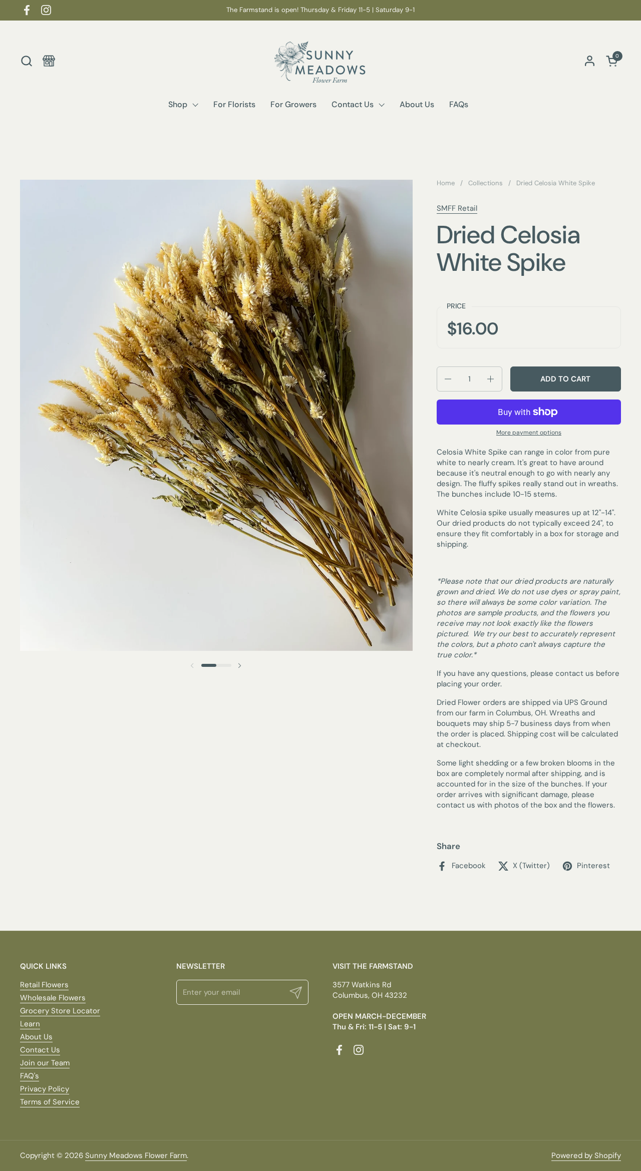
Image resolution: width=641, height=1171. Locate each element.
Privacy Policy (44, 1089)
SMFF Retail (457, 208)
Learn (30, 1024)
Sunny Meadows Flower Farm (136, 1155)
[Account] (589, 61)
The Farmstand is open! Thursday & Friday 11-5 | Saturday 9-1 (320, 10)
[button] (26, 61)
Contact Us (40, 1050)
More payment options (528, 433)
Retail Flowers (44, 985)
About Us (36, 1037)
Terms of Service (50, 1102)
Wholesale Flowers (53, 998)
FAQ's (29, 1076)
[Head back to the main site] (49, 61)
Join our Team (45, 1063)
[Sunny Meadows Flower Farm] (320, 61)
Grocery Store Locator (60, 1011)
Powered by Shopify (586, 1155)
